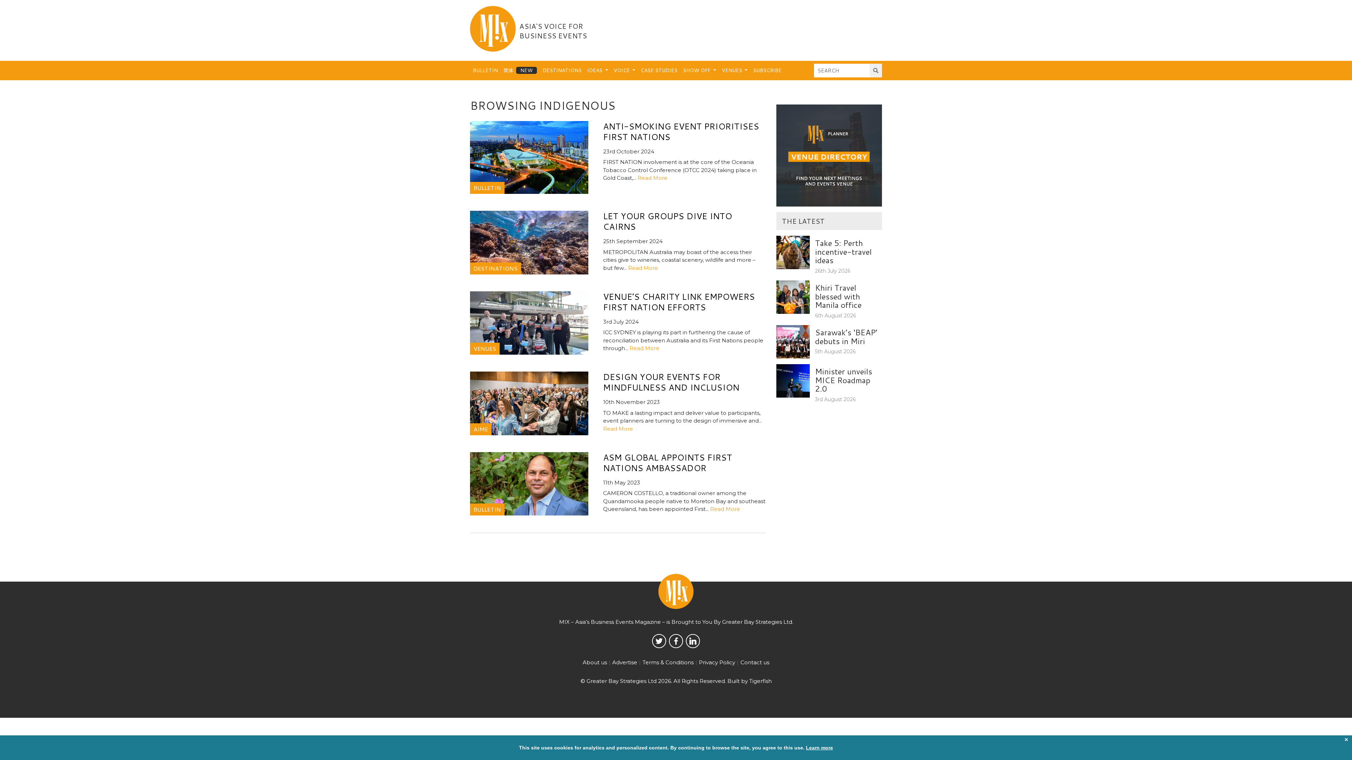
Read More (653, 178)
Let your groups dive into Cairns (667, 221)
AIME (481, 429)
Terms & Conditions (668, 662)
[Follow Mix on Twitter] (659, 641)
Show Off (697, 70)
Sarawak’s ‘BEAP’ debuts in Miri (846, 337)
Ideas (595, 70)
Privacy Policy (717, 662)
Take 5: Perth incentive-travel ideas (843, 251)
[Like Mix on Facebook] (676, 641)
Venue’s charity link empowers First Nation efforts (679, 302)
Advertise (624, 662)
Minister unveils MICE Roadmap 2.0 (843, 380)
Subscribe (767, 70)
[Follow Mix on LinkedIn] (693, 641)
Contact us (754, 662)
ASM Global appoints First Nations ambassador (667, 462)
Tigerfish (760, 681)
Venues (733, 70)
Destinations (562, 70)
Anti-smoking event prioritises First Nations (681, 131)
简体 (508, 70)
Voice (622, 70)
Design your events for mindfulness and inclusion (671, 382)
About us (595, 662)
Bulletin (485, 70)
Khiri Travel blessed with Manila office (838, 296)
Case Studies (659, 70)
